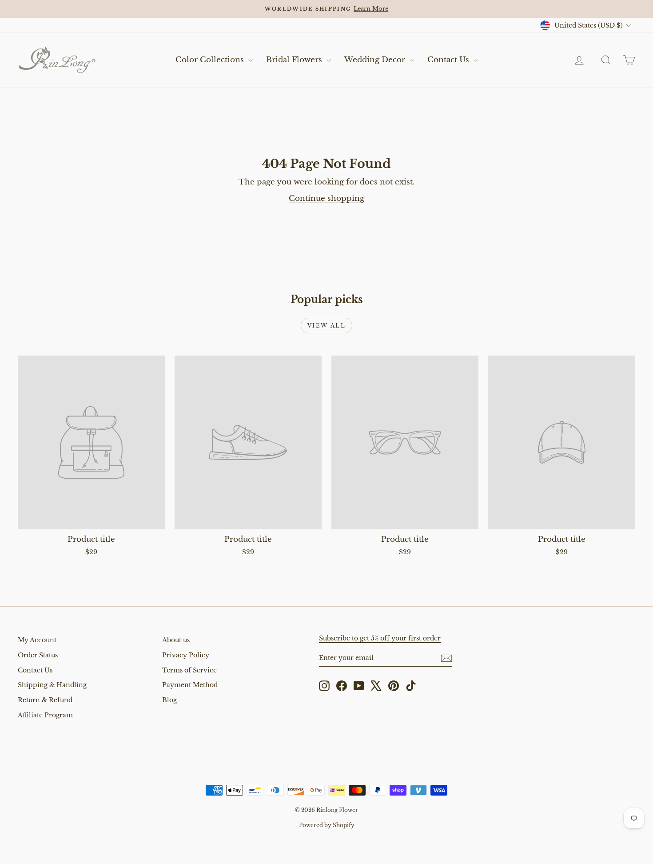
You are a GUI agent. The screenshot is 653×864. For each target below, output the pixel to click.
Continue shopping (326, 198)
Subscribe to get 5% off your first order (380, 638)
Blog (169, 700)
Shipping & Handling (52, 685)
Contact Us (449, 59)
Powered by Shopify (326, 825)
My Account (37, 640)
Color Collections (210, 59)
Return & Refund (45, 700)
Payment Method (190, 685)
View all (326, 325)
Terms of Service (189, 670)
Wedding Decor (375, 59)
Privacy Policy (185, 655)
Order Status (38, 655)
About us (176, 640)
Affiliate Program (45, 715)
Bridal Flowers (295, 59)
